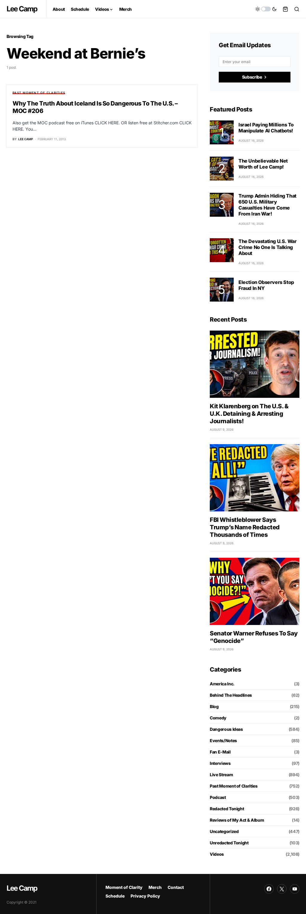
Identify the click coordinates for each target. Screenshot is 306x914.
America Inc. (222, 683)
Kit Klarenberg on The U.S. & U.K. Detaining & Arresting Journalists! (249, 414)
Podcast (218, 797)
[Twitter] (282, 889)
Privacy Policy (145, 895)
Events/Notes (223, 740)
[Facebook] (269, 889)
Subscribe (252, 77)
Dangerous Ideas (226, 729)
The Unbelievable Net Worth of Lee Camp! (263, 164)
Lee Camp (22, 8)
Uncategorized (224, 831)
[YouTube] (294, 889)
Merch (155, 887)
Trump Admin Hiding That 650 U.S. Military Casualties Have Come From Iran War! (267, 205)
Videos (217, 854)
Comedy (218, 717)
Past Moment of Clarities (39, 92)
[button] (266, 9)
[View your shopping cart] (285, 9)
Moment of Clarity (124, 887)
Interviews (220, 763)
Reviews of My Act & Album (237, 820)
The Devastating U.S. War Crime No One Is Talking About (267, 247)
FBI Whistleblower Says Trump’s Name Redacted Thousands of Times (245, 527)
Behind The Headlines (231, 695)
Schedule (115, 895)
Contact (176, 887)
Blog (214, 706)
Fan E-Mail (220, 751)
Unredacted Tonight (229, 842)
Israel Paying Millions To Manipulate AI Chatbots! (266, 128)
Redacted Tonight (227, 808)
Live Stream (221, 774)
